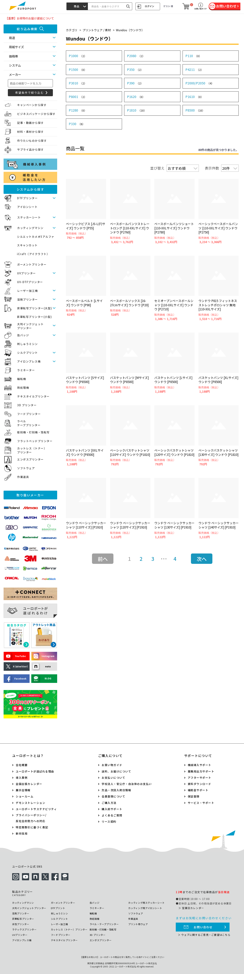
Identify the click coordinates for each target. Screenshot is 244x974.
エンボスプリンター (30, 459)
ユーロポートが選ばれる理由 (35, 771)
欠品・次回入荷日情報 (116, 790)
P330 (77, 123)
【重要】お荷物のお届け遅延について (29, 18)
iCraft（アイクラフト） (33, 254)
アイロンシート (27, 207)
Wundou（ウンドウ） (130, 30)
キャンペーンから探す (31, 105)
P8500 (195, 110)
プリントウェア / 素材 (97, 30)
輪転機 (21, 379)
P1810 (136, 110)
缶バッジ (23, 335)
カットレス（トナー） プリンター (32, 450)
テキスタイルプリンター (33, 396)
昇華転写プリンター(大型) (34, 308)
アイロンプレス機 (29, 361)
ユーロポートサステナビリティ (36, 809)
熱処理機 (23, 387)
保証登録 (194, 796)
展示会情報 (23, 790)
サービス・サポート (201, 803)
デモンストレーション (30, 803)
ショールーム (24, 796)
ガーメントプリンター (31, 264)
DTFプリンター (27, 198)
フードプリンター (29, 414)
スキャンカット (27, 245)
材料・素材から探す (30, 132)
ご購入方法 (109, 803)
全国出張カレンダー (29, 784)
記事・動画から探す (30, 123)
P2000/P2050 (199, 83)
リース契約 (109, 821)
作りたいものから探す (32, 140)
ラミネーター (26, 370)
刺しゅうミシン (27, 344)
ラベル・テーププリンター (104, 924)
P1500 (78, 69)
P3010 (78, 83)
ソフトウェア (26, 468)
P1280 (78, 110)
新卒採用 (22, 833)
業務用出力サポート (201, 771)
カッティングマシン (30, 228)
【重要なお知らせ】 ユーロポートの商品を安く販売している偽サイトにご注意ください (122, 956)
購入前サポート (112, 809)
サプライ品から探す (30, 149)
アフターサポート (199, 777)
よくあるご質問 (112, 815)
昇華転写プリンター (23, 918)
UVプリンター (26, 273)
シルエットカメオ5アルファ (35, 236)
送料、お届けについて (116, 771)
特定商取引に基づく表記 (32, 827)
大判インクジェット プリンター (30, 326)
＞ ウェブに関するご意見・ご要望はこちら (204, 935)
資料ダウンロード (199, 784)
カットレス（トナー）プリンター (69, 929)
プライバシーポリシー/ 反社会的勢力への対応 (31, 818)
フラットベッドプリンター (35, 441)
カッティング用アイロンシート (145, 908)
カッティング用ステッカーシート (146, 902)
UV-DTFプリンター (30, 282)
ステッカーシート (29, 217)
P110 (193, 55)
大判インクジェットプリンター (29, 908)
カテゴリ (71, 30)
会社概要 (22, 765)
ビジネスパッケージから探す (36, 114)
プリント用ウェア (138, 924)
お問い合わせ (203, 927)
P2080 (136, 55)
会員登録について (113, 796)
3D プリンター (27, 405)
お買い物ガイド (112, 765)
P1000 (78, 55)
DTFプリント (58, 908)
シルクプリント (27, 352)
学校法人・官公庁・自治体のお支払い (127, 784)
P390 (135, 83)
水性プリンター (20, 924)
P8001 (78, 96)
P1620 (136, 96)
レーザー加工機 (27, 291)
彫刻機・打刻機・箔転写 (33, 432)
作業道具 (23, 477)
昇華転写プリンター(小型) (34, 317)
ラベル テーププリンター (29, 423)
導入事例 (22, 777)
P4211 (194, 69)
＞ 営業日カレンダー (191, 908)
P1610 (194, 96)
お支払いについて (113, 777)
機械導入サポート (199, 765)
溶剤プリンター (27, 299)
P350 (135, 69)
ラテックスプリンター (24, 929)
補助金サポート (198, 790)
